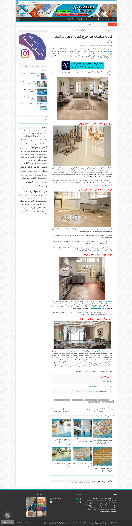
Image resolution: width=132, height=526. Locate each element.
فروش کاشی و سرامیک (105, 301)
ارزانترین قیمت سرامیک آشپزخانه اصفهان (96, 24)
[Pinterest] (36, 2)
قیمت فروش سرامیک (40, 195)
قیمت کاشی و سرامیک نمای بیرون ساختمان (84, 440)
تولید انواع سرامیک (104, 400)
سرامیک (107, 30)
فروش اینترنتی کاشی (37, 167)
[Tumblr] (30, 2)
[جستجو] (17, 2)
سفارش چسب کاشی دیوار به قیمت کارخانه (27, 82)
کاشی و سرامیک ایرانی (107, 402)
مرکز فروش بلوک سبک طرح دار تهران (28, 98)
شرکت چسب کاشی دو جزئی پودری (30, 74)
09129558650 (107, 45)
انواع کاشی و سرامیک (27, 131)
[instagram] (28, 2)
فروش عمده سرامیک (30, 171)
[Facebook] (39, 2)
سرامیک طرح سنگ (34, 160)
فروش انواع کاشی (31, 163)
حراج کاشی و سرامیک (97, 308)
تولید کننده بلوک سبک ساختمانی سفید (29, 105)
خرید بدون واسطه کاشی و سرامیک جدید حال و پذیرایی (62, 442)
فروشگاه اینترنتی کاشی (40, 182)
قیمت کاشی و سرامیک (30, 201)
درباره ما (77, 19)
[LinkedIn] (34, 2)
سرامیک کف (92, 45)
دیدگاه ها (27, 66)
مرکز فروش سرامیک (30, 208)
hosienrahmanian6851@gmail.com (86, 391)
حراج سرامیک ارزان (27, 139)
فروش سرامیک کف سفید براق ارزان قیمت (62, 464)
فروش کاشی (101, 351)
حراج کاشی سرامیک (39, 143)
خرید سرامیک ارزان (25, 151)
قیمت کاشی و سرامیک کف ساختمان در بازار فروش (103, 441)
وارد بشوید (75, 483)
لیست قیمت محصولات (91, 19)
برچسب (44, 70)
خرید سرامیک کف (41, 154)
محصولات (105, 19)
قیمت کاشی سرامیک (32, 197)
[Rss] (41, 2)
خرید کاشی (34, 157)
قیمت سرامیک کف (106, 229)
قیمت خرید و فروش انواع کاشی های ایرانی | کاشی (59, 523)
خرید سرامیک (37, 151)
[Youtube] (32, 2)
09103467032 (93, 386)
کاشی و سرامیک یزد (94, 402)
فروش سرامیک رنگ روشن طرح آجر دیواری (103, 469)
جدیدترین (43, 66)
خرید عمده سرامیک (30, 154)
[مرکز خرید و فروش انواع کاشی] (66, 10)
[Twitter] (38, 2)
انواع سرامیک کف (42, 131)
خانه (113, 19)
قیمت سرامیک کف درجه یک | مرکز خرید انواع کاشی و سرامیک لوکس (98, 409)
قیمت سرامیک (78, 72)
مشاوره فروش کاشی (32, 211)
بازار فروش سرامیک (33, 133)
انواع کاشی (35, 131)
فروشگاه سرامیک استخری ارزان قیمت (28, 90)
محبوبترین (35, 66)
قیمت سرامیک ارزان (29, 186)
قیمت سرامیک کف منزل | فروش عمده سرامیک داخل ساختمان (65, 409)
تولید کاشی (34, 136)
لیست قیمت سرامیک (37, 204)
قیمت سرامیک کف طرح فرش (62, 400)
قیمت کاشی (28, 195)
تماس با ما (69, 19)
